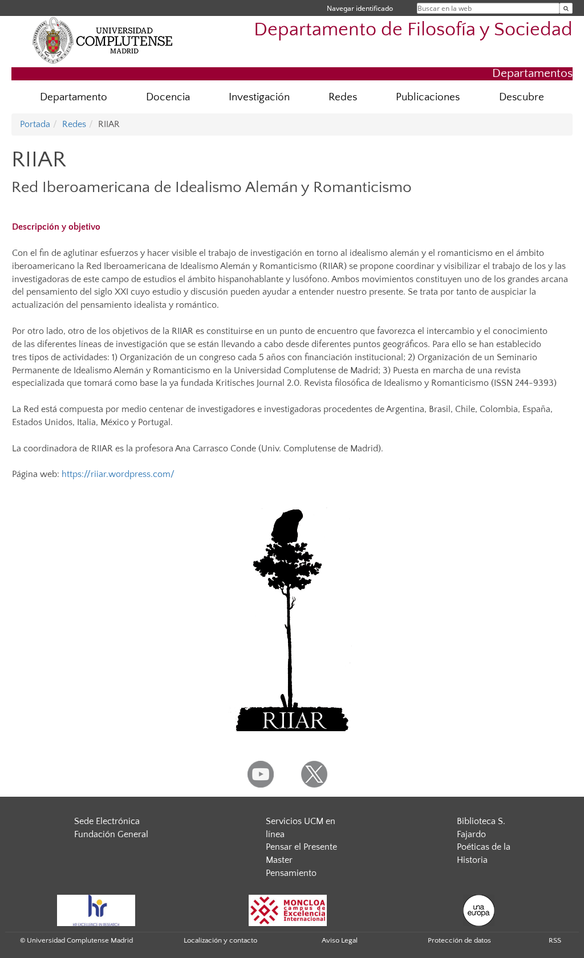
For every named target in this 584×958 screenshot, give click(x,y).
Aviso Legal (340, 940)
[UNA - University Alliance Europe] (478, 909)
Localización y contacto (220, 940)
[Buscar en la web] (566, 8)
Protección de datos (459, 940)
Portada (35, 124)
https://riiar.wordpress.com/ (118, 474)
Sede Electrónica (107, 821)
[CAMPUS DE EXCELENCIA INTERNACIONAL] (288, 909)
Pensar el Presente (301, 847)
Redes (342, 97)
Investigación (259, 97)
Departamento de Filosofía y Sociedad (413, 29)
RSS (555, 940)
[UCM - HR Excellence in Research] (96, 909)
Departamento (73, 97)
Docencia (168, 97)
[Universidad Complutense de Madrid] (102, 40)
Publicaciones (428, 97)
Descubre (521, 97)
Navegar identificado (360, 8)
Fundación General (111, 834)
